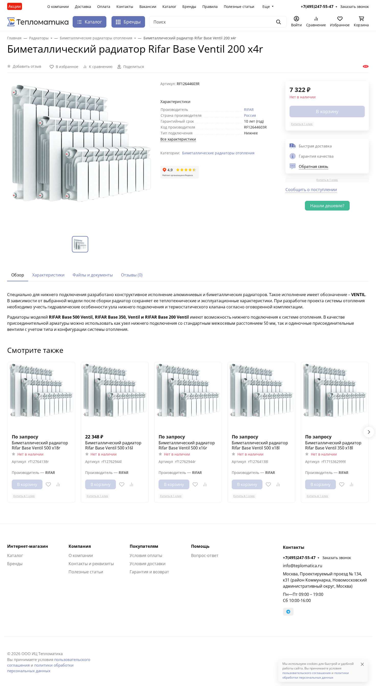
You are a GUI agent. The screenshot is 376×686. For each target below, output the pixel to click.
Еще (266, 6)
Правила (210, 6)
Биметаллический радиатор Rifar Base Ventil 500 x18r (40, 445)
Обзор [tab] (17, 275)
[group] (80, 154)
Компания (80, 546)
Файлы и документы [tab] (93, 275)
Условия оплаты (146, 555)
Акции (14, 6)
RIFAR (249, 109)
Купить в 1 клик (302, 124)
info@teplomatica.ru (302, 565)
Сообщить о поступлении (311, 189)
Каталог (169, 6)
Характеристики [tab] (48, 275)
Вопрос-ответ (204, 555)
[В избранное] (48, 484)
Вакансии (147, 6)
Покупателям (144, 546)
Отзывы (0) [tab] (131, 275)
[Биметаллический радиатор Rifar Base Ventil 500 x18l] (261, 395)
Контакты (124, 6)
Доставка (83, 6)
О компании (58, 6)
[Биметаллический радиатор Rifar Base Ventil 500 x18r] (41, 395)
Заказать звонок (336, 557)
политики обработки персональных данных (315, 675)
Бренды (189, 6)
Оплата (103, 6)
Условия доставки (147, 563)
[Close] (362, 664)
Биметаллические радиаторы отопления (218, 152)
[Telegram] (288, 612)
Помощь (200, 546)
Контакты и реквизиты (91, 563)
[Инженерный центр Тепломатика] (38, 21)
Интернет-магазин (27, 546)
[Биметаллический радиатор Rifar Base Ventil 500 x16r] (188, 395)
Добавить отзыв (27, 66)
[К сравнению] (58, 484)
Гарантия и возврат (149, 572)
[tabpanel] (188, 312)
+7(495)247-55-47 (299, 557)
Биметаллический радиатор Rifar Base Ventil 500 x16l (113, 445)
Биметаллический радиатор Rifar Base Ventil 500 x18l (260, 445)
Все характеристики (178, 139)
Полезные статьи (239, 6)
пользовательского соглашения (306, 673)
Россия (250, 115)
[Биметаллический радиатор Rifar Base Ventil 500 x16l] (114, 395)
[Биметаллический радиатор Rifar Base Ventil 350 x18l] (334, 395)
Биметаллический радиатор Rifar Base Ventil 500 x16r (187, 445)
